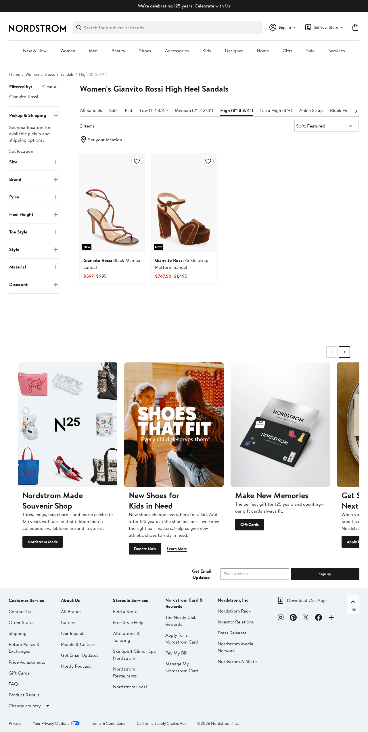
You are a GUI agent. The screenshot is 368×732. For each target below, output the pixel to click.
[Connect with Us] (331, 618)
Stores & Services (130, 600)
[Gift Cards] (280, 424)
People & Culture (78, 644)
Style (14, 249)
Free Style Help (128, 622)
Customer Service (26, 600)
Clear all (50, 86)
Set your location (105, 139)
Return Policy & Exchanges (24, 647)
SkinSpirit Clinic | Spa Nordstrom (134, 654)
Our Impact (72, 633)
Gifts (288, 51)
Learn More (177, 549)
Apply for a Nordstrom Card (181, 638)
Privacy (15, 723)
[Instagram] (280, 618)
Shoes (145, 51)
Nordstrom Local (130, 686)
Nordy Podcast (76, 666)
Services (336, 51)
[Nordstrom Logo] (37, 28)
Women (67, 51)
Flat (129, 110)
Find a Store (125, 611)
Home (263, 51)
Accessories (177, 51)
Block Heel (341, 110)
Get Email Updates (79, 655)
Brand (15, 179)
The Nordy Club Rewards (181, 620)
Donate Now (145, 549)
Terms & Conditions (108, 723)
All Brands (71, 611)
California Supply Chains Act (161, 723)
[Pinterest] (293, 618)
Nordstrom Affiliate (237, 661)
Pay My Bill (176, 653)
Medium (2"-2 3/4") (194, 110)
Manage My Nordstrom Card (181, 667)
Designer (234, 51)
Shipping (17, 633)
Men (93, 51)
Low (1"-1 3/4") (154, 110)
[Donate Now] (174, 424)
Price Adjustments (27, 662)
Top (353, 609)
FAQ (13, 684)
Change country (25, 705)
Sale (310, 51)
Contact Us (20, 611)
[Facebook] (318, 618)
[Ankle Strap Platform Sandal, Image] (184, 202)
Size (13, 162)
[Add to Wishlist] (136, 161)
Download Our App (306, 600)
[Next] (356, 110)
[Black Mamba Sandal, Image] (112, 202)
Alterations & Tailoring (126, 636)
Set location (21, 151)
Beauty (118, 51)
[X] (305, 618)
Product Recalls (24, 695)
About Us (70, 600)
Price (14, 197)
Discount (18, 284)
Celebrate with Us (212, 6)
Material (17, 267)
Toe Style (18, 232)
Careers (68, 622)
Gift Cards (249, 525)
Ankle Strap (311, 110)
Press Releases (232, 632)
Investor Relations (236, 622)
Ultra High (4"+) (276, 110)
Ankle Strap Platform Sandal (181, 263)
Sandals (67, 74)
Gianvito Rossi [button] (23, 96)
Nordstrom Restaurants (125, 672)
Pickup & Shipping (27, 115)
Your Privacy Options (51, 723)
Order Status (21, 622)
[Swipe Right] (344, 352)
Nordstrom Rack (234, 611)
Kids (206, 51)
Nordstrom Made (43, 542)
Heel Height (21, 214)
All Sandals (91, 110)
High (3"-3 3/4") (236, 110)
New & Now (35, 51)
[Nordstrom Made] (67, 424)
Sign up (325, 573)
